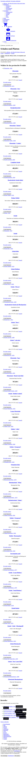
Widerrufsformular (7, 736)
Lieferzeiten (5, 729)
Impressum (5, 730)
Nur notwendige (4, 755)
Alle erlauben (17, 755)
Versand (20, 80)
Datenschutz (6, 734)
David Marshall (6, 724)
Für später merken (7, 82)
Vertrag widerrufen (5, 721)
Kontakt (5, 732)
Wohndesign (7, 53)
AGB (4, 731)
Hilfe (4, 725)
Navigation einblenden (15, 1)
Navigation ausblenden (5, 1)
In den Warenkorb (7, 84)
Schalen (12, 53)
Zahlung (5, 726)
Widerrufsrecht (6, 735)
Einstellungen (17, 750)
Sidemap (5, 737)
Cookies (5, 739)
